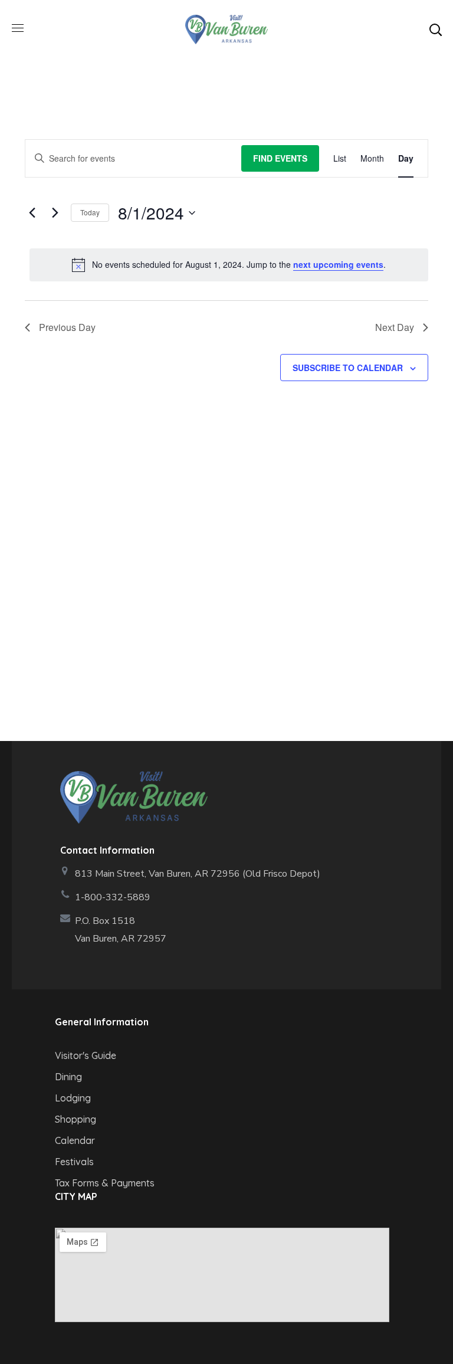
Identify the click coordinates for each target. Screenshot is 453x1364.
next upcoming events (338, 264)
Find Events (280, 158)
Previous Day (67, 327)
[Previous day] (32, 213)
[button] (435, 29)
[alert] (228, 264)
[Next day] (55, 213)
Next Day (394, 327)
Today (90, 212)
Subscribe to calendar (348, 367)
